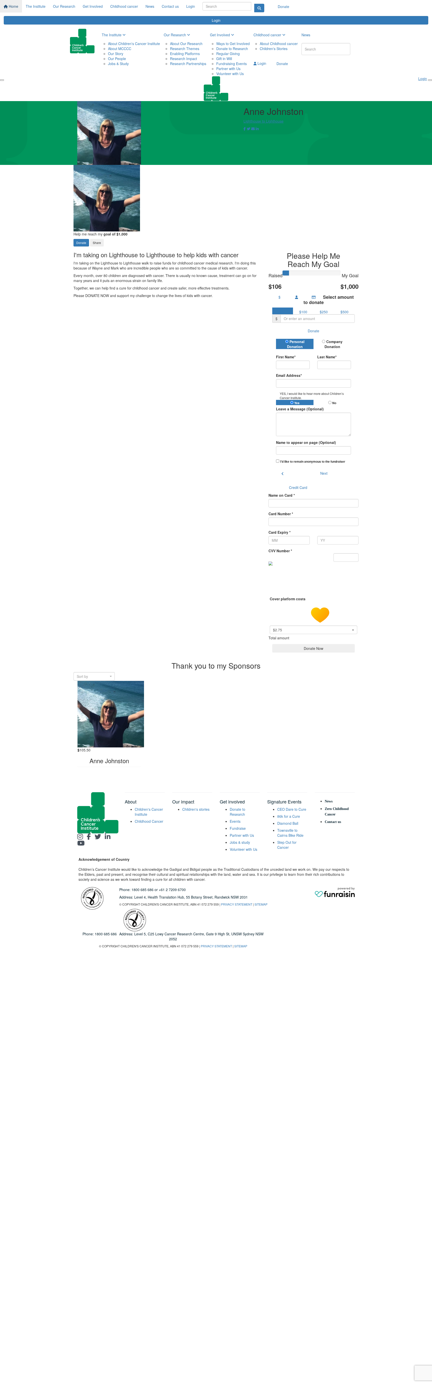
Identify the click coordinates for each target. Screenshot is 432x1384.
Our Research (64, 6)
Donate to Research (232, 48)
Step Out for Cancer (286, 845)
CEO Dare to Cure (291, 809)
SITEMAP (261, 904)
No (334, 403)
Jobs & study (240, 842)
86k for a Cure (288, 816)
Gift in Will (224, 58)
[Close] (430, 80)
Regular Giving (228, 53)
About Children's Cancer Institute (134, 43)
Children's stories (196, 809)
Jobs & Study (118, 63)
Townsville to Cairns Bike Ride (290, 833)
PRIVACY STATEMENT (236, 904)
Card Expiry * (279, 532)
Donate (283, 6)
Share (97, 242)
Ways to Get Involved (233, 43)
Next (324, 473)
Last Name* (326, 356)
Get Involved (93, 6)
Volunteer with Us (230, 73)
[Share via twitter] (248, 128)
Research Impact (183, 58)
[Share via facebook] (245, 128)
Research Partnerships (188, 63)
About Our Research (186, 43)
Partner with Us (228, 68)
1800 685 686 (143, 889)
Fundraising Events (231, 63)
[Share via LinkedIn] (257, 128)
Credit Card (298, 487)
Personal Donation (295, 344)
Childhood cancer (124, 6)
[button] (313, 630)
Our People (117, 58)
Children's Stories (274, 48)
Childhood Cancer (149, 821)
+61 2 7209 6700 (172, 889)
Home (13, 6)
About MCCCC (119, 48)
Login (190, 6)
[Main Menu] (2, 80)
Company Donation (333, 344)
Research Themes (184, 48)
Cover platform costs (288, 598)
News (150, 6)
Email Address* (289, 375)
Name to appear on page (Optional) (306, 442)
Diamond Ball (287, 823)
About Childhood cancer (279, 43)
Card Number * (280, 513)
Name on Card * (281, 495)
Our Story (115, 53)
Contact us (170, 6)
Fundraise (238, 828)
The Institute (36, 6)
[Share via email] (253, 128)
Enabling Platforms (185, 53)
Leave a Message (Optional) (300, 408)
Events (235, 821)
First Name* (286, 356)
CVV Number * (280, 550)
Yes (297, 403)
